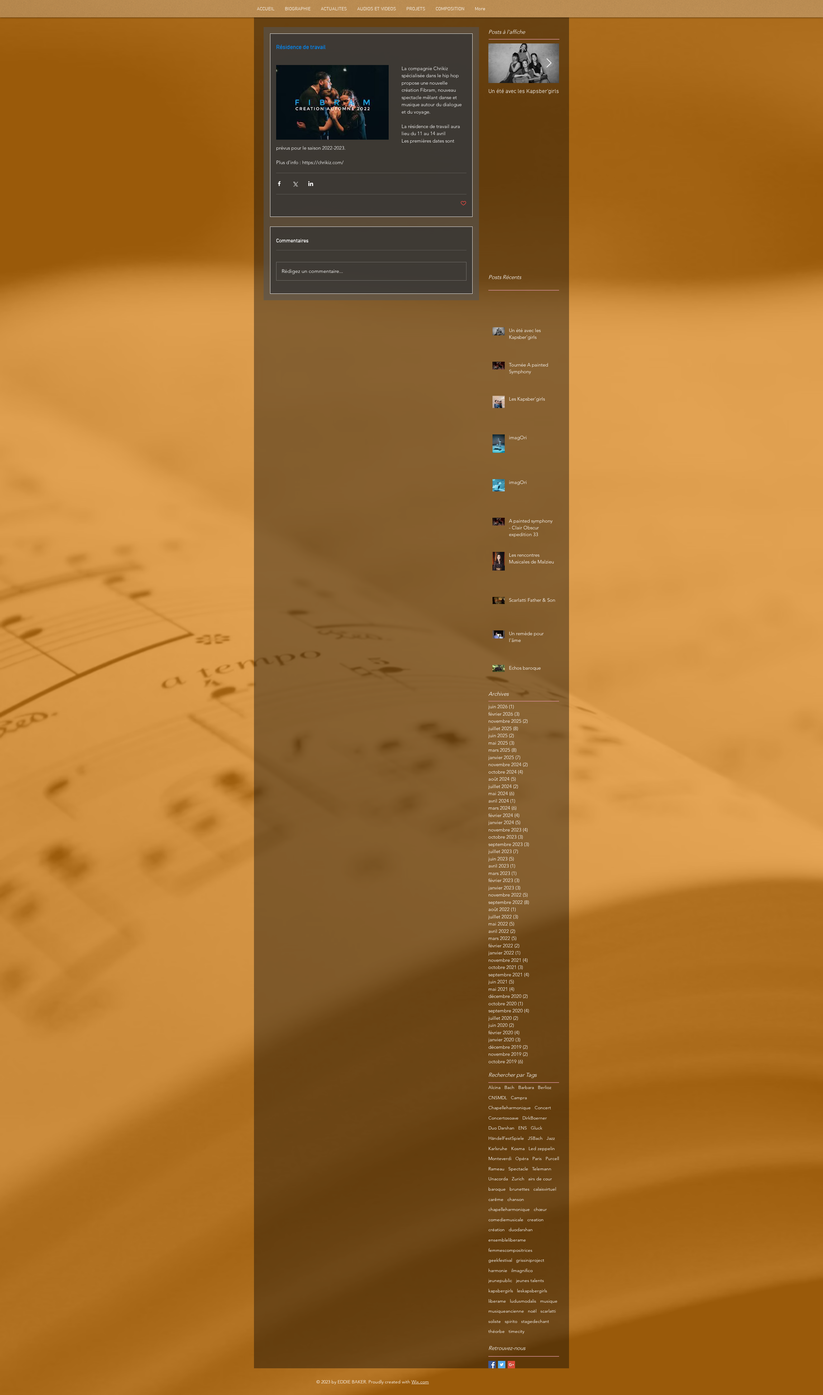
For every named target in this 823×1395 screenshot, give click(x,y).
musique (548, 1301)
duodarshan (521, 1229)
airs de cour (540, 1179)
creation (535, 1220)
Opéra (522, 1158)
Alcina (494, 1087)
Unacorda (498, 1179)
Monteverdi (499, 1158)
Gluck (536, 1128)
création (496, 1229)
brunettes (519, 1189)
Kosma (518, 1148)
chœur (540, 1209)
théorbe (496, 1331)
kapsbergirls (500, 1291)
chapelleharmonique (509, 1209)
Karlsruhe (497, 1148)
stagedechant (535, 1321)
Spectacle (518, 1169)
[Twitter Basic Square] (501, 1364)
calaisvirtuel (544, 1189)
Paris (537, 1158)
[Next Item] (549, 63)
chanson (515, 1199)
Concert (543, 1108)
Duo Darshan (501, 1128)
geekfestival (500, 1260)
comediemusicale (505, 1220)
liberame (497, 1301)
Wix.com (420, 1382)
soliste (494, 1321)
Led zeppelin (542, 1148)
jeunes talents (530, 1280)
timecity (516, 1331)
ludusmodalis (523, 1301)
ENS (522, 1128)
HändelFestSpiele (506, 1138)
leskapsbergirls (532, 1291)
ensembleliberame (507, 1240)
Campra (519, 1098)
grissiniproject (530, 1260)
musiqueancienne (506, 1311)
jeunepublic (500, 1280)
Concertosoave (503, 1118)
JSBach (535, 1138)
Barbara (526, 1087)
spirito (511, 1321)
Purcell (552, 1158)
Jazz (551, 1138)
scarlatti (548, 1311)
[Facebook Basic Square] (492, 1364)
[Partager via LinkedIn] (311, 184)
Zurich (518, 1179)
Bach (509, 1087)
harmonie (497, 1270)
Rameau (496, 1169)
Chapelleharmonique (509, 1108)
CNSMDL (497, 1098)
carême (495, 1199)
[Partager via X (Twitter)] (295, 184)
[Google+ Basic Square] (511, 1364)
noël (532, 1311)
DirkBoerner (534, 1118)
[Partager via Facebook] (279, 184)
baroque (497, 1189)
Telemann (541, 1169)
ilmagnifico (522, 1270)
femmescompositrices (510, 1250)
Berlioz (544, 1087)
